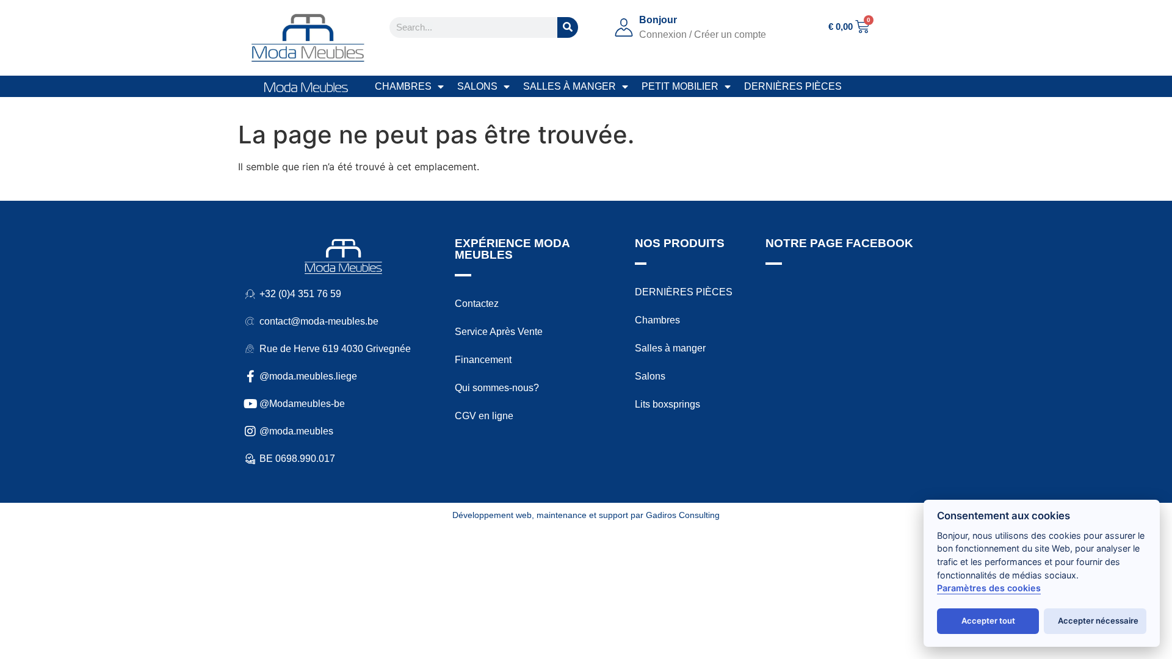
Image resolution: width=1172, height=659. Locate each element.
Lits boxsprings (667, 404)
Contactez (477, 303)
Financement (483, 360)
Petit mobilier (680, 86)
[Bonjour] (624, 27)
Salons (477, 86)
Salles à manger (569, 86)
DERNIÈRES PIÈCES (684, 292)
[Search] (567, 27)
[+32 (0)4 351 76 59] (250, 294)
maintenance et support (582, 515)
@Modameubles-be (302, 403)
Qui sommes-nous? (497, 388)
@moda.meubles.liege (308, 376)
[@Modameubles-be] (250, 404)
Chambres (403, 86)
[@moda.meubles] (250, 431)
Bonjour (658, 20)
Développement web (492, 515)
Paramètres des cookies (989, 588)
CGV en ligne (484, 416)
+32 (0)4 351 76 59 (300, 294)
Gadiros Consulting (683, 515)
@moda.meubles (296, 431)
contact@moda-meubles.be (318, 321)
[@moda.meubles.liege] (250, 376)
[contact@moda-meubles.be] (250, 321)
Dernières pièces (793, 86)
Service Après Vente (499, 331)
